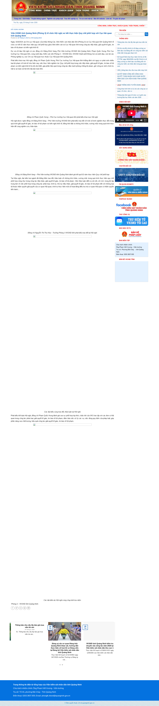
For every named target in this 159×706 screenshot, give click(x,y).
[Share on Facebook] (13, 608)
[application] (131, 113)
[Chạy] (118, 120)
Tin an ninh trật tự (85, 19)
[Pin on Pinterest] (24, 608)
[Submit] (146, 34)
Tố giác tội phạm (119, 19)
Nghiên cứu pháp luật (55, 19)
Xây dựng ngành (17, 29)
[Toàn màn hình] (145, 120)
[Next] (110, 638)
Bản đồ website (99, 19)
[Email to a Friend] (20, 608)
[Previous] (15, 638)
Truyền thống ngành (38, 19)
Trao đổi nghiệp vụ (71, 19)
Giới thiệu (26, 19)
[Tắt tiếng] (141, 120)
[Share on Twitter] (17, 608)
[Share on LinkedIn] (28, 608)
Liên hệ (109, 19)
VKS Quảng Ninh (36, 38)
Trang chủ (17, 19)
